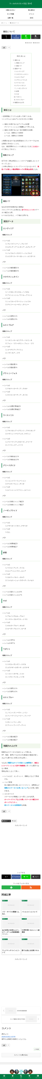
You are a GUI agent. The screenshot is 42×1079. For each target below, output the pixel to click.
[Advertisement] (21, 848)
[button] (35, 37)
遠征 (15, 821)
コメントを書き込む (21, 1055)
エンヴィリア (20, 71)
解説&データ (7, 821)
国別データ (18, 68)
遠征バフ (19, 66)
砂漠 (17, 91)
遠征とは (17, 60)
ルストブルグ (20, 77)
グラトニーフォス (21, 80)
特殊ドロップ (20, 63)
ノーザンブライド (21, 88)
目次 (18, 56)
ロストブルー (20, 99)
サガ (17, 94)
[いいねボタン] (4, 47)
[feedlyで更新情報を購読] (11, 887)
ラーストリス (20, 83)
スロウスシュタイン (22, 74)
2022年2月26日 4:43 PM (8, 1036)
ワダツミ (19, 97)
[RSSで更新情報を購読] (30, 887)
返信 (37, 1049)
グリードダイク (21, 85)
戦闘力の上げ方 (19, 102)
